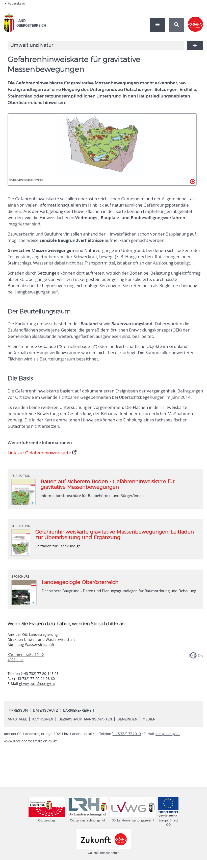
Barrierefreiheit (78, 710)
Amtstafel (17, 719)
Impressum (18, 710)
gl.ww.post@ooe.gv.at (37, 683)
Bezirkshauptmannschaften (85, 719)
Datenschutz (45, 710)
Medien (149, 719)
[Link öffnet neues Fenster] (195, 20)
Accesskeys (16, 3)
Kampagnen (42, 719)
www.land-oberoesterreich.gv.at (30, 741)
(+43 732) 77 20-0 (126, 734)
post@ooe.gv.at (167, 734)
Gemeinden (127, 719)
